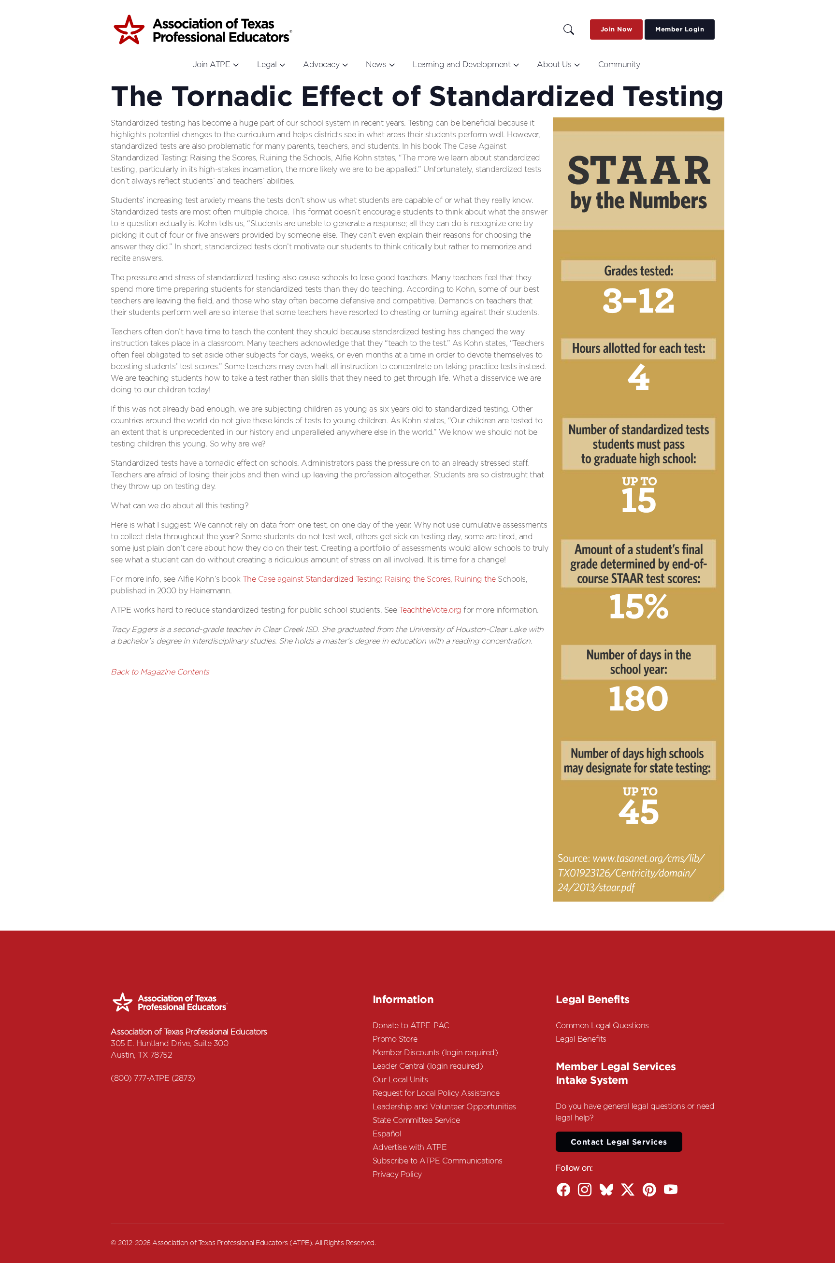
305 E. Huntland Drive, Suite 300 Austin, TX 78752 (169, 1049)
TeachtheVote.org (430, 610)
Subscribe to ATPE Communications (438, 1161)
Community (619, 65)
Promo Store (395, 1039)
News (376, 65)
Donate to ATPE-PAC (411, 1026)
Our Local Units (400, 1080)
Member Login (679, 29)
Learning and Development (461, 65)
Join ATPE (211, 65)
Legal (267, 65)
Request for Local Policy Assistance (436, 1093)
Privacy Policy (397, 1174)
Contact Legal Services (619, 1141)
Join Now (617, 29)
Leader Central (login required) (428, 1066)
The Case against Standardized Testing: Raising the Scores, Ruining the (370, 579)
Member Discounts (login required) (435, 1053)
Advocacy (321, 65)
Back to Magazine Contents (160, 672)
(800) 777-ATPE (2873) (153, 1078)
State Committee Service (416, 1120)
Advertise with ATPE (410, 1147)
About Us (554, 65)
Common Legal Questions (602, 1026)
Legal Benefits (581, 1039)
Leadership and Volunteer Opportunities (444, 1107)
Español (387, 1134)
